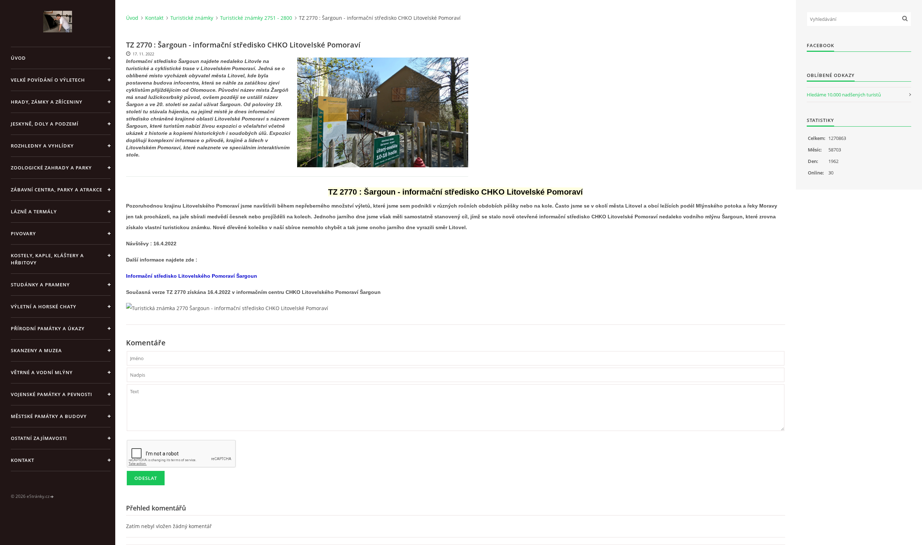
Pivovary (23, 233)
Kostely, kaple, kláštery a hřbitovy (47, 259)
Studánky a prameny (40, 284)
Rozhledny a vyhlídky (42, 145)
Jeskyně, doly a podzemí (45, 124)
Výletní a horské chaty (43, 306)
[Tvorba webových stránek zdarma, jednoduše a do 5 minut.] (52, 497)
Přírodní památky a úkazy (48, 328)
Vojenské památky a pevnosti (51, 394)
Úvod (18, 58)
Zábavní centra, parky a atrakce (56, 189)
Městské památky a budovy (49, 416)
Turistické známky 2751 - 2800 (256, 17)
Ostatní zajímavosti (39, 438)
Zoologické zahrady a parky (51, 167)
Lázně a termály (34, 211)
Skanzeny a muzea (36, 350)
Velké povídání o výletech (48, 80)
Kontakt (22, 460)
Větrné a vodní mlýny (42, 372)
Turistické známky (191, 17)
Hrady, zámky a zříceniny (46, 102)
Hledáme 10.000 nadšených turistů (844, 94)
